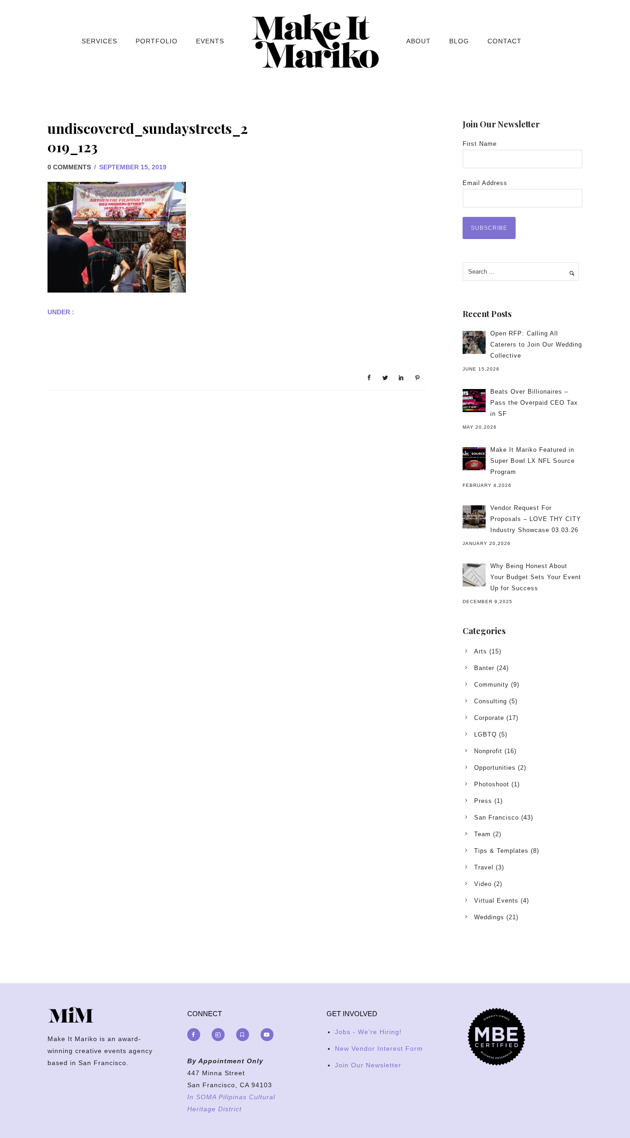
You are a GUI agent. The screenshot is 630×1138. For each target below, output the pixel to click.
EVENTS (210, 41)
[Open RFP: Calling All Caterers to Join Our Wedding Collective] (474, 342)
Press (483, 800)
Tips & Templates (501, 850)
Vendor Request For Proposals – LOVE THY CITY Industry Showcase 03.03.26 (535, 518)
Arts (480, 651)
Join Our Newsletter (368, 1065)
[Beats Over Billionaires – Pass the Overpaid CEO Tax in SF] (474, 400)
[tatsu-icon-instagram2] (220, 1034)
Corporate (489, 717)
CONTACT (504, 41)
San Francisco (496, 817)
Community (491, 684)
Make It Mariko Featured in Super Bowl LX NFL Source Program (532, 460)
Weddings (489, 917)
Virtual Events (496, 900)
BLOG (459, 41)
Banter (484, 668)
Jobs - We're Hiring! (368, 1032)
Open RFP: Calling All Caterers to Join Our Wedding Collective (536, 344)
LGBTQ (485, 734)
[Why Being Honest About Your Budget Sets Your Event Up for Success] (474, 575)
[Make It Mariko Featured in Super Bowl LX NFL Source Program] (474, 458)
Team (482, 834)
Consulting (490, 701)
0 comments (69, 167)
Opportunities (495, 767)
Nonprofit (488, 751)
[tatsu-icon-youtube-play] (267, 1034)
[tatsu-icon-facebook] (196, 1034)
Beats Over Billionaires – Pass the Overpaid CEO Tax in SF (534, 402)
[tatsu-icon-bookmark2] (245, 1034)
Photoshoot (491, 784)
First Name (480, 143)
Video (483, 883)
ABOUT (418, 41)
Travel (483, 867)
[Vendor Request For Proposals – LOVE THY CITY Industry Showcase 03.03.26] (474, 516)
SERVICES (99, 41)
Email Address (485, 183)
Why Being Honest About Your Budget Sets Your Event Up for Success (535, 577)
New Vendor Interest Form (379, 1048)
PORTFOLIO (157, 41)
